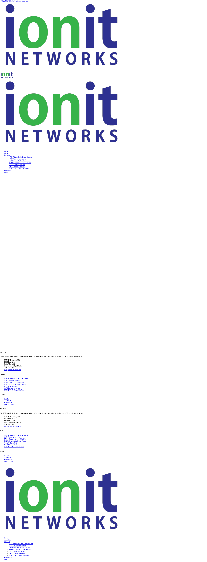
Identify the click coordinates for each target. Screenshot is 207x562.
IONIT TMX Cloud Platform (19, 169)
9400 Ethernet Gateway (17, 167)
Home (6, 151)
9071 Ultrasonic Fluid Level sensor (21, 157)
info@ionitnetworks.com (19, 1)
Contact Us (7, 170)
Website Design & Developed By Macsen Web (49, 465)
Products (7, 155)
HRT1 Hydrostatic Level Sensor (20, 163)
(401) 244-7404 (5, 1)
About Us (7, 153)
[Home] (61, 70)
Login (6, 172)
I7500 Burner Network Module (19, 161)
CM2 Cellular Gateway (17, 165)
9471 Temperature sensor (17, 159)
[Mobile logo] (61, 534)
